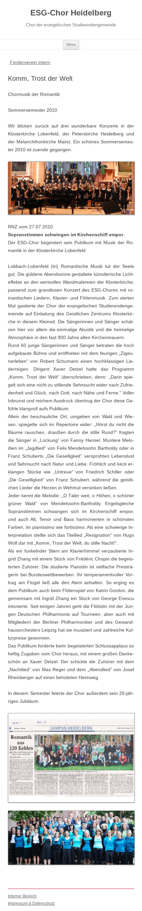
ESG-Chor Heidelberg (71, 12)
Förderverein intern (30, 62)
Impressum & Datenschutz (31, 903)
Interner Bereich (22, 896)
